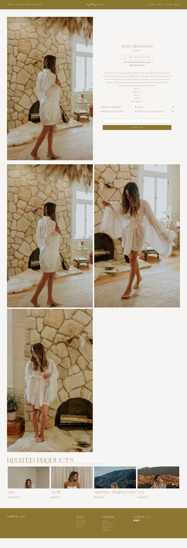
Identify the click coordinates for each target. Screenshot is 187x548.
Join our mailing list (81, 521)
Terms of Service (80, 525)
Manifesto (104, 521)
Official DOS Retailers (107, 523)
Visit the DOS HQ (106, 525)
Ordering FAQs (106, 530)
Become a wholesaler (81, 523)
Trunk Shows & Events (108, 528)
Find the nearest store (139, 57)
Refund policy (79, 528)
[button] (10, 4)
